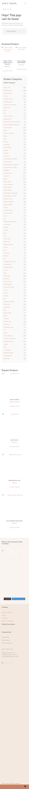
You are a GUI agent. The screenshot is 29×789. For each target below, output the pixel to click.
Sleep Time (7, 241)
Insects (6, 290)
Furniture (6, 141)
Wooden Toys (7, 321)
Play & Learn (7, 276)
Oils (5, 258)
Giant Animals (7, 147)
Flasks (5, 333)
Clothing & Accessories (10, 104)
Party (5, 273)
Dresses (6, 227)
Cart (22, 786)
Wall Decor (7, 156)
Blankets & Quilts (8, 244)
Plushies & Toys (8, 173)
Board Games (7, 313)
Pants (5, 233)
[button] (7, 71)
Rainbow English (8, 204)
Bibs (5, 110)
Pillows (5, 136)
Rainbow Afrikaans (9, 201)
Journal (4, 615)
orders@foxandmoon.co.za (9, 654)
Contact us (5, 618)
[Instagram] (8, 630)
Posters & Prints (8, 161)
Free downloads (8, 210)
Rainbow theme (8, 199)
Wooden (6, 153)
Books (5, 316)
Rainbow (6, 296)
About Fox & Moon (7, 612)
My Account (5, 787)
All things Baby (8, 93)
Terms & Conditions (7, 643)
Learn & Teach (7, 281)
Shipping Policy (6, 640)
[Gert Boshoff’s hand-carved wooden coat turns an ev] (14, 572)
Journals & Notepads (9, 338)
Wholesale (6, 358)
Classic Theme (8, 181)
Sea (5, 298)
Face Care (6, 253)
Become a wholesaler (7, 621)
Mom (5, 250)
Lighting (6, 150)
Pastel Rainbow (8, 190)
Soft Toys (6, 318)
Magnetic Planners (9, 341)
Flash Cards (7, 238)
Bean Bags (7, 144)
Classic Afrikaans (8, 184)
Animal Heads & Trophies (10, 159)
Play (5, 310)
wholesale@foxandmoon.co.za (10, 656)
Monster (6, 293)
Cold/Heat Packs (8, 267)
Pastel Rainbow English (10, 196)
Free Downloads (8, 213)
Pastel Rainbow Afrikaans (11, 193)
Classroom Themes (9, 287)
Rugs (5, 139)
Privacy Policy (5, 637)
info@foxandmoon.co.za (8, 652)
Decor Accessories (9, 133)
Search (14, 787)
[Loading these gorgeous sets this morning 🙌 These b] (14, 593)
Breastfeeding (7, 264)
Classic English (8, 187)
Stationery (6, 324)
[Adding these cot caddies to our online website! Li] (14, 559)
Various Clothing (8, 116)
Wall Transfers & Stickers (10, 167)
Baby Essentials (8, 90)
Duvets (5, 247)
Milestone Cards (8, 99)
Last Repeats (7, 350)
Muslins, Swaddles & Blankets (11, 124)
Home (4, 9)
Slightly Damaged (8, 353)
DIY (4, 330)
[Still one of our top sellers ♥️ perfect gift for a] (14, 587)
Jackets (6, 230)
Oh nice (6, 270)
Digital (5, 179)
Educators (6, 278)
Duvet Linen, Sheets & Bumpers (12, 121)
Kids (5, 219)
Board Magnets (8, 284)
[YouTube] (10, 630)
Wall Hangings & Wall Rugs (11, 164)
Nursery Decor (8, 119)
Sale (5, 347)
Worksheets (7, 307)
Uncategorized (8, 355)
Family (5, 207)
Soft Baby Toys (8, 102)
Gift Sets (6, 96)
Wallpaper (6, 170)
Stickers (6, 344)
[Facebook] (3, 630)
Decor (5, 130)
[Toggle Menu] (25, 3)
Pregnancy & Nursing (9, 261)
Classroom (7, 176)
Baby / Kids (7, 87)
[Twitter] (5, 630)
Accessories (7, 107)
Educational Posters (9, 301)
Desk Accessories (8, 327)
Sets (5, 113)
